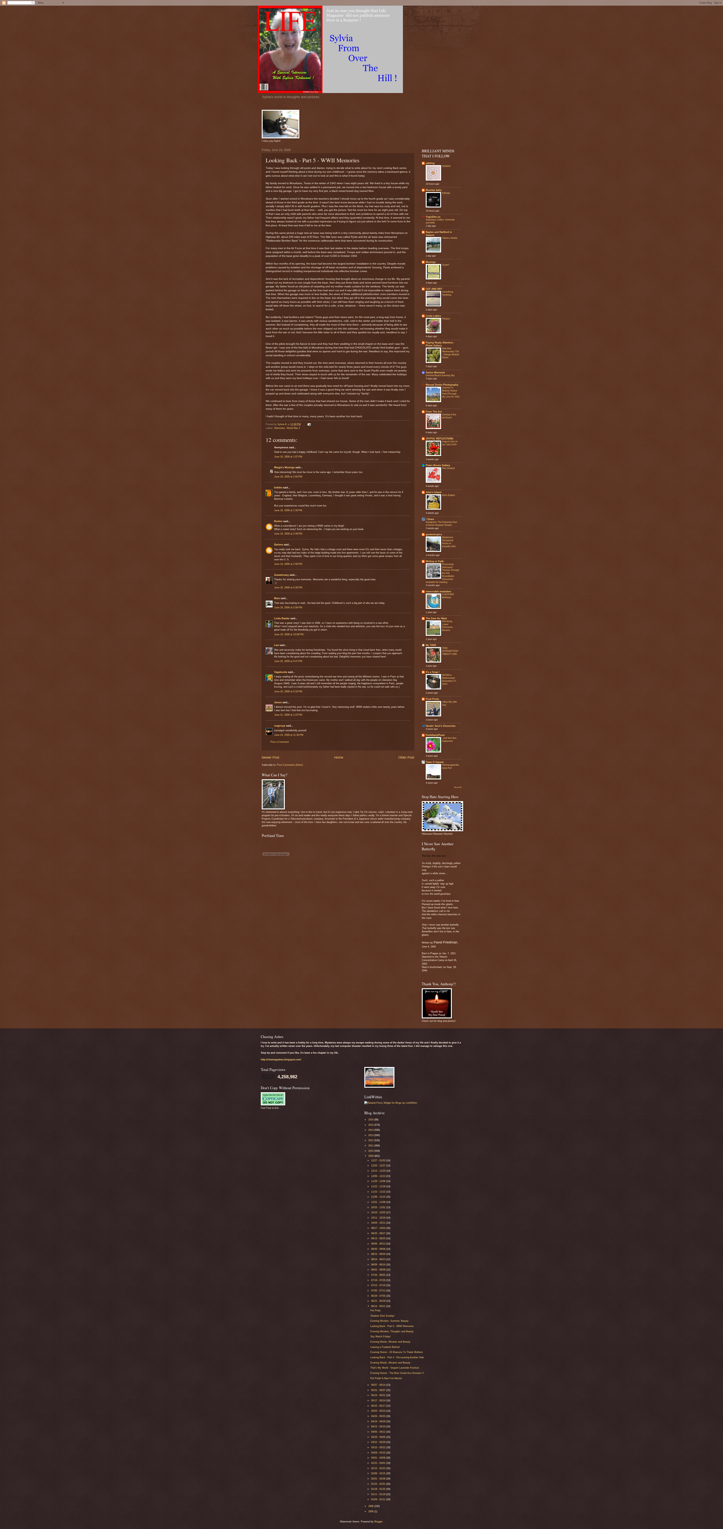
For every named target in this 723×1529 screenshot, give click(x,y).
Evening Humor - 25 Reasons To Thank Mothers (396, 1352)
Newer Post (270, 757)
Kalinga (446, 193)
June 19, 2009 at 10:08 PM (289, 634)
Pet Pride (375, 1310)
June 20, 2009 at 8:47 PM (288, 661)
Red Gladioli (448, 468)
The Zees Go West (436, 618)
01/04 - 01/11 (378, 1499)
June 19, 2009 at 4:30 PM (288, 587)
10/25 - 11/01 (378, 1207)
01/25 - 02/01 (378, 1483)
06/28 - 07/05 (378, 1295)
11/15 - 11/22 (378, 1191)
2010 (371, 1150)
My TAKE (431, 645)
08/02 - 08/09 (378, 1269)
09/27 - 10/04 (378, 1228)
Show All (457, 787)
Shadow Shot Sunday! (382, 1315)
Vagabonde (280, 672)
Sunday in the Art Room (449, 416)
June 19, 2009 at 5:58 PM (288, 607)
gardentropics (434, 534)
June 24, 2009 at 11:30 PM (288, 735)
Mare (277, 598)
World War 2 (293, 428)
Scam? (445, 265)
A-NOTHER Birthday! (448, 596)
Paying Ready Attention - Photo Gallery (440, 344)
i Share (430, 519)
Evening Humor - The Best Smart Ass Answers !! (397, 1373)
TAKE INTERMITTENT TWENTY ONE (450, 651)
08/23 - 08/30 (378, 1254)
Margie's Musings (284, 467)
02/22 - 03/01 (378, 1463)
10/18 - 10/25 (378, 1212)
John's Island (433, 492)
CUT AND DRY (434, 288)
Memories (279, 428)
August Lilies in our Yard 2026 (450, 443)
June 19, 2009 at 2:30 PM (288, 510)
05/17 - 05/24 (378, 1400)
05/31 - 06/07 (378, 1390)
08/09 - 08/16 (378, 1264)
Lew (276, 645)
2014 (371, 1130)
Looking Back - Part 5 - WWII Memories (392, 1326)
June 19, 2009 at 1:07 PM (288, 456)
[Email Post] (309, 424)
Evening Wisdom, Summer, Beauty (389, 1320)
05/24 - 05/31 (378, 1395)
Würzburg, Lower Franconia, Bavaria (447, 626)
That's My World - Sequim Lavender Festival (394, 1367)
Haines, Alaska (449, 238)
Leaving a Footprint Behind (385, 1347)
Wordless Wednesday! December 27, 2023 (449, 679)
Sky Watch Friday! (380, 1336)
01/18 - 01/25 (378, 1489)
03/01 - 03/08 (378, 1457)
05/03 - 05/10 (378, 1410)
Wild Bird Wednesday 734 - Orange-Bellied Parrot (450, 353)
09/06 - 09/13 (378, 1243)
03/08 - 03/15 (378, 1452)
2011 (371, 1145)
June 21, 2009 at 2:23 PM (288, 714)
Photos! (446, 318)
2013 (371, 1135)
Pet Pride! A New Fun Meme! (386, 1378)
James (278, 702)
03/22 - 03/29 (378, 1442)
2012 (371, 1140)
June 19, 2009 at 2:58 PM (288, 564)
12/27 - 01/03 (378, 1160)
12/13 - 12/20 (378, 1170)
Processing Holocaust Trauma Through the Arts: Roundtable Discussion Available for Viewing (442, 573)
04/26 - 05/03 (378, 1416)
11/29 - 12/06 (378, 1181)
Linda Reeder (282, 618)
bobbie (278, 487)
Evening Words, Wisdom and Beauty (390, 1341)
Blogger (378, 1521)
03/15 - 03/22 (378, 1447)
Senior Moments (435, 372)
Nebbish (446, 166)
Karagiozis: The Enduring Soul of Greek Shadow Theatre (441, 523)
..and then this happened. (449, 739)
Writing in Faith (435, 561)
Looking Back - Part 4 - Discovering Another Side (397, 1357)
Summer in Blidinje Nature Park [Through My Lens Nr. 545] (450, 392)
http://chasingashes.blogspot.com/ (281, 1059)
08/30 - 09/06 (378, 1249)
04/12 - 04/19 (378, 1426)
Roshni (278, 521)
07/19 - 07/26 (378, 1280)
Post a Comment (279, 741)
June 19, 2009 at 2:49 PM (288, 533)
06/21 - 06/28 (378, 1300)
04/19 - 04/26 (378, 1421)
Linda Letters (433, 315)
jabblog (430, 163)
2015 (371, 1124)
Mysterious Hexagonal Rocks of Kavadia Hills (449, 542)
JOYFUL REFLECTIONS (439, 438)
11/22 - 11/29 (378, 1186)
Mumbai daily (434, 190)
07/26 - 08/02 (378, 1275)
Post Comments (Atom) (290, 764)
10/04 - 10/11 (378, 1222)
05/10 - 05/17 (378, 1405)
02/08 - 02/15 (378, 1473)
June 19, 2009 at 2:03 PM (288, 476)
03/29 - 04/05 (378, 1437)
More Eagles (448, 495)
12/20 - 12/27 (378, 1165)
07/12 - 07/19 (378, 1285)
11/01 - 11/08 (378, 1202)
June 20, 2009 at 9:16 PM (288, 691)
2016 (371, 1119)
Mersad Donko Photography (442, 384)
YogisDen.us (433, 216)
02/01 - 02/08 (378, 1478)
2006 (371, 1511)
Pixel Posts (432, 699)
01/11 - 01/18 (378, 1494)
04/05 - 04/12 (378, 1431)
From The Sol (434, 411)
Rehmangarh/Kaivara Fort (450, 766)
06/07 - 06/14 (378, 1384)
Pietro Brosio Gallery (438, 465)
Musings (431, 262)
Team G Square (435, 762)
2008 (371, 1506)
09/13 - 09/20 (378, 1238)
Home (338, 757)
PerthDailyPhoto (435, 735)
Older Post (406, 757)
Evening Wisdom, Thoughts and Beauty (392, 1331)
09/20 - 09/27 (378, 1233)
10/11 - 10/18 (378, 1217)
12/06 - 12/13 (378, 1176)
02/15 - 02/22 (378, 1468)
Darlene (278, 544)
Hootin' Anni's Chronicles (440, 725)
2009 (371, 1156)
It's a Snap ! (432, 672)
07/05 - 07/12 (378, 1290)
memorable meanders (438, 591)
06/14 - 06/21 (378, 1306)
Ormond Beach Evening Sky (440, 375)
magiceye (279, 725)
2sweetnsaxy (281, 574)
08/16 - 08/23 (378, 1259)
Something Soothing (447, 293)
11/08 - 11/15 (378, 1196)
